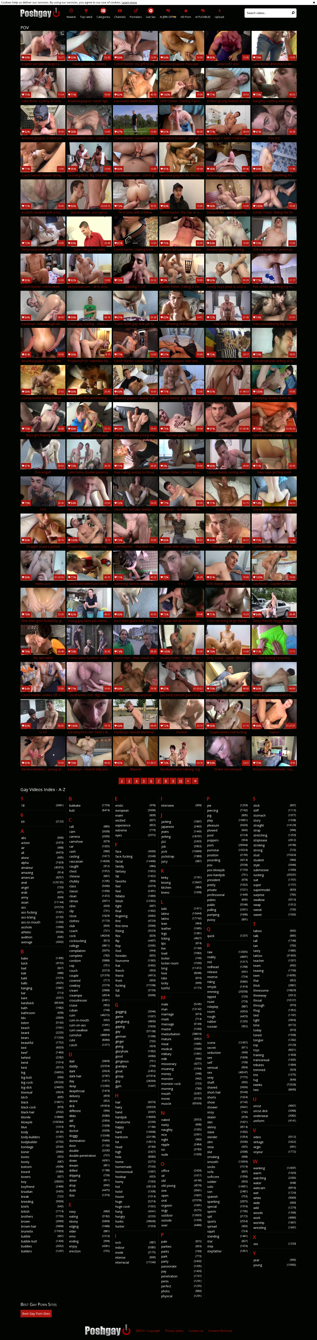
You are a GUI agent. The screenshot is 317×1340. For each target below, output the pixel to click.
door (89, 1146)
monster (181, 1079)
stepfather (227, 1251)
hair (135, 1102)
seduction (227, 1053)
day (89, 1081)
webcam (274, 1188)
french (135, 971)
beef (42, 1053)
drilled (89, 1170)
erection (89, 1251)
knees (181, 892)
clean (89, 896)
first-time (135, 926)
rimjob (227, 987)
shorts (227, 1097)
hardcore (135, 1137)
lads (181, 909)
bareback (42, 1003)
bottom (42, 1167)
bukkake (89, 805)
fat (135, 876)
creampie (89, 995)
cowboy (89, 985)
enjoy (89, 1246)
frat (135, 966)
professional (227, 895)
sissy (227, 1112)
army (42, 897)
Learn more (129, 2)
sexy (227, 1077)
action (42, 843)
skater (227, 1117)
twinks (274, 1085)
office (181, 1171)
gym (135, 1086)
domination (89, 1141)
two (274, 1090)
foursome (135, 961)
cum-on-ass (89, 1025)
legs (181, 933)
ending (89, 1241)
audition (42, 937)
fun (135, 995)
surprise (274, 895)
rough (227, 1016)
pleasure (227, 825)
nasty (181, 1125)
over (181, 1225)
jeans (181, 832)
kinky (181, 877)
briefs (42, 1206)
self (227, 1062)
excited (135, 820)
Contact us (196, 1330)
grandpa (135, 1066)
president (227, 880)
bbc (42, 1018)
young (274, 1265)
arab (42, 892)
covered (89, 980)
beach (42, 1028)
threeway (274, 995)
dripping (89, 1175)
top (274, 1045)
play (227, 820)
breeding (42, 1201)
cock (89, 936)
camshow (89, 841)
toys (274, 1050)
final (135, 911)
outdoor (181, 1215)
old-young (181, 1186)
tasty (274, 951)
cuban (89, 1010)
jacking (181, 822)
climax (89, 901)
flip (135, 941)
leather (181, 928)
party (181, 1261)
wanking (274, 1168)
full (135, 990)
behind (42, 1058)
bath (42, 1008)
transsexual (274, 1060)
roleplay (227, 1007)
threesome (274, 990)
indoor (135, 1247)
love (181, 973)
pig (227, 815)
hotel (135, 1192)
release (227, 972)
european (135, 810)
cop (89, 966)
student (274, 860)
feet (135, 891)
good (135, 1056)
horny (135, 1182)
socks (227, 1167)
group (135, 1076)
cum (89, 1015)
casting (89, 856)
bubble (42, 1236)
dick (89, 1106)
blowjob (42, 1122)
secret (227, 1048)
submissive (274, 870)
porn (227, 845)
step (227, 1246)
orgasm (181, 1205)
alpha (42, 863)
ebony (89, 1221)
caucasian (89, 861)
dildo (89, 1116)
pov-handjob (227, 875)
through (274, 1005)
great (135, 1071)
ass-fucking (42, 912)
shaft (227, 1082)
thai (274, 980)
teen (274, 975)
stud (274, 855)
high (135, 1152)
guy (135, 1081)
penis (181, 1281)
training (274, 1055)
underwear (274, 1116)
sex (227, 1072)
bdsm (42, 1023)
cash (89, 851)
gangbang (135, 1021)
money (181, 1074)
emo (89, 1236)
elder (89, 1231)
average (42, 942)
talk (274, 936)
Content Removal (220, 1330)
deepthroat (89, 1091)
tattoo (274, 956)
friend (135, 975)
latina (181, 914)
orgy (181, 1210)
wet (274, 1193)
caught (89, 866)
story (274, 820)
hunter (135, 1226)
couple (89, 975)
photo (181, 1291)
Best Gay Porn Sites (36, 1314)
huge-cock (135, 1206)
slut (227, 1152)
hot (135, 1187)
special (227, 1206)
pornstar (227, 850)
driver (89, 1180)
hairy (135, 1107)
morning (181, 1089)
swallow (274, 900)
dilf (89, 1121)
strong (274, 850)
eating (89, 1216)
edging (89, 1226)
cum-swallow (89, 1030)
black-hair (42, 1112)
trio (274, 1075)
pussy (227, 920)
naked (181, 1120)
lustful (181, 988)
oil (181, 1176)
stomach (274, 815)
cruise (89, 1005)
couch (89, 971)
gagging (135, 1012)
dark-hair (89, 1076)
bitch (42, 1097)
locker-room (181, 963)
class (89, 886)
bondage (42, 1147)
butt (89, 810)
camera (89, 836)
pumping (227, 915)
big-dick (42, 1087)
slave (227, 1132)
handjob (135, 1117)
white (274, 1198)
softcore (227, 1177)
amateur (42, 868)
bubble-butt (42, 1241)
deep (89, 1086)
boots (42, 1157)
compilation (89, 951)
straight (274, 825)
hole (135, 1157)
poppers (227, 840)
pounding (227, 860)
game (135, 1016)
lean (181, 923)
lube (181, 978)
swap (274, 905)
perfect (181, 1286)
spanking (227, 1201)
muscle (181, 1103)
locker (181, 958)
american (42, 877)
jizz (181, 841)
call (89, 827)
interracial (135, 1262)
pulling (227, 910)
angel (42, 887)
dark (89, 1071)
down (89, 1160)
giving (135, 1046)
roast (227, 1002)
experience (135, 825)
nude (181, 1154)
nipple (181, 1144)
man (181, 1009)
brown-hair (42, 1226)
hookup (135, 1177)
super (274, 885)
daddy (89, 1066)
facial (135, 861)
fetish (135, 901)
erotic (135, 805)
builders (42, 1251)
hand (135, 1112)
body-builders (42, 1137)
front (135, 980)
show (227, 1102)
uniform (274, 1121)
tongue (274, 1040)
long (181, 968)
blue (42, 1127)
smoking (227, 1157)
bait (42, 973)
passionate (181, 1266)
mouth (181, 1094)
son (227, 1192)
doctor (89, 1131)
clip (89, 911)
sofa (227, 1172)
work (274, 1218)
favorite (135, 881)
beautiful (42, 1043)
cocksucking (89, 941)
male (181, 1004)
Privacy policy (174, 1330)
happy (135, 1127)
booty (42, 1162)
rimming (227, 992)
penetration (181, 1276)
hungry (135, 1216)
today (274, 1030)
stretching (274, 835)
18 (42, 805)
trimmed (274, 1070)
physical (181, 1296)
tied (274, 1015)
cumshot (89, 1035)
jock (181, 851)
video (274, 1137)
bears (42, 1038)
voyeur (274, 1152)
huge (135, 1201)
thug (274, 1010)
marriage (181, 1014)
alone (42, 858)
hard (135, 1132)
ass (42, 907)
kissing (181, 882)
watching (274, 1178)
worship (274, 1223)
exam (135, 815)
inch (135, 1242)
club (89, 926)
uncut (274, 1106)
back (42, 963)
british (42, 1211)
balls (42, 983)
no (181, 1149)
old (181, 1181)
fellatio (135, 896)
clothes (89, 921)
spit (227, 1216)
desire (89, 1101)
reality (227, 957)
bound (42, 1172)
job (181, 846)
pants (181, 1251)
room (227, 1012)
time (274, 1025)
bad (42, 968)
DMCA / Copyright (148, 1330)
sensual (227, 1067)
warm (274, 1173)
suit (274, 880)
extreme (135, 830)
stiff (274, 810)
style (274, 865)
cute (89, 1040)
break (42, 1197)
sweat (274, 910)
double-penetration (89, 1156)
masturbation (181, 1034)
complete (89, 956)
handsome (135, 1122)
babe (42, 958)
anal (42, 882)
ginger (135, 1041)
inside (135, 1252)
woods (274, 1213)
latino (181, 919)
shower (227, 1107)
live (181, 948)
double (89, 1151)
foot (135, 951)
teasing (274, 971)
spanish (227, 1197)
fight (135, 906)
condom (89, 961)
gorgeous (135, 1061)
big (42, 1072)
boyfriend (42, 1187)
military (181, 1054)
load (181, 953)
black (42, 1102)
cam (89, 832)
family (135, 866)
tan (274, 946)
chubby (89, 881)
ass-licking (42, 917)
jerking (181, 836)
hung (135, 1211)
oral (181, 1200)
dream (89, 1165)
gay (135, 1031)
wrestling (274, 1228)
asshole (42, 927)
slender (227, 1137)
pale (181, 1241)
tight (274, 1020)
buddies (42, 1246)
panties (181, 1246)
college (89, 946)
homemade (135, 1167)
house (135, 1197)
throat (274, 1000)
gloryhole (135, 1051)
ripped (227, 997)
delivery (89, 1096)
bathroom (42, 1013)
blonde (42, 1117)
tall (274, 941)
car (89, 846)
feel (135, 886)
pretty (227, 885)
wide (274, 1203)
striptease (274, 840)
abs (42, 838)
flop (135, 946)
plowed (227, 830)
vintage (274, 1142)
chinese (89, 876)
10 (180, 781)
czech (89, 1045)
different (89, 1111)
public (227, 905)
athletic (42, 932)
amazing (42, 873)
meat (181, 1044)
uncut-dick (274, 1111)
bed (42, 1048)
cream (89, 990)
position (227, 855)
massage (181, 1024)
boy (42, 1182)
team (274, 966)
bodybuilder (42, 1142)
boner (42, 1152)
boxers (42, 1177)
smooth (227, 1162)
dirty (89, 1126)
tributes (274, 1065)
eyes (135, 835)
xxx (274, 1244)
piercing (227, 810)
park (181, 1256)
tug (274, 1080)
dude (89, 1190)
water (274, 1183)
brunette (42, 1231)
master (181, 1029)
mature (181, 1039)
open (181, 1195)
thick (274, 985)
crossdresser (89, 1000)
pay (181, 1271)
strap (274, 830)
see (227, 1058)
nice (181, 1135)
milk (181, 1059)
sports (227, 1221)
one (181, 1190)
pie (227, 805)
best (42, 1067)
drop (89, 1185)
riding (227, 982)
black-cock (42, 1107)
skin (227, 1122)
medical (181, 1049)
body (42, 1132)
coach (89, 931)
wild (274, 1208)
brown (42, 1221)
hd (135, 1142)
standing (227, 1236)
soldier (227, 1182)
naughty (181, 1130)
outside (181, 1220)
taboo (274, 931)
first (135, 921)
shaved (227, 1087)
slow (227, 1147)
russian (227, 1026)
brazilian (42, 1192)
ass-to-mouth (42, 922)
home (135, 1162)
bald (42, 978)
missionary (181, 1064)
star (227, 1241)
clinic (89, 906)
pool (227, 835)
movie (181, 1099)
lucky (181, 983)
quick (227, 936)
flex (135, 936)
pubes (227, 900)
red (227, 962)
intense (135, 1257)
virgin (274, 1147)
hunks (135, 1221)
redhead (227, 967)
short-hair (227, 1092)
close (89, 916)
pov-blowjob (227, 870)
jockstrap (181, 856)
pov (227, 865)
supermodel (274, 890)
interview (181, 805)
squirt (227, 1231)
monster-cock (181, 1084)
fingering (135, 916)
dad (89, 1061)
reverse (227, 977)
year (274, 1260)
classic (89, 891)
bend (42, 1062)
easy (89, 1211)
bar (42, 993)
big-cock (42, 1082)
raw (227, 952)
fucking (135, 985)
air (42, 848)
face (135, 851)
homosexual (135, 1172)
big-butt (42, 1077)
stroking (274, 845)
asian (42, 902)
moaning (181, 1069)
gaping (135, 1026)
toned (274, 1035)
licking (181, 938)
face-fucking (135, 856)
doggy (89, 1136)
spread (227, 1226)
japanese (181, 827)
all (42, 853)
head (135, 1147)
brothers (42, 1216)
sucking (274, 875)
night (181, 1140)
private (227, 890)
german (135, 1036)
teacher (274, 961)
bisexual (42, 1092)
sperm (227, 1211)
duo (89, 1195)
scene (227, 1043)
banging (42, 988)
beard (42, 1033)
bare (42, 998)
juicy (181, 861)
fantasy (135, 871)
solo (227, 1187)
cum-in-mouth (89, 1020)
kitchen (181, 887)
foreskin (135, 956)
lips (181, 943)
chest (89, 871)
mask (181, 1019)
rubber (227, 1021)
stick (274, 805)
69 (42, 822)
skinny (227, 1127)
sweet (274, 915)
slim (227, 1142)
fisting (135, 931)
